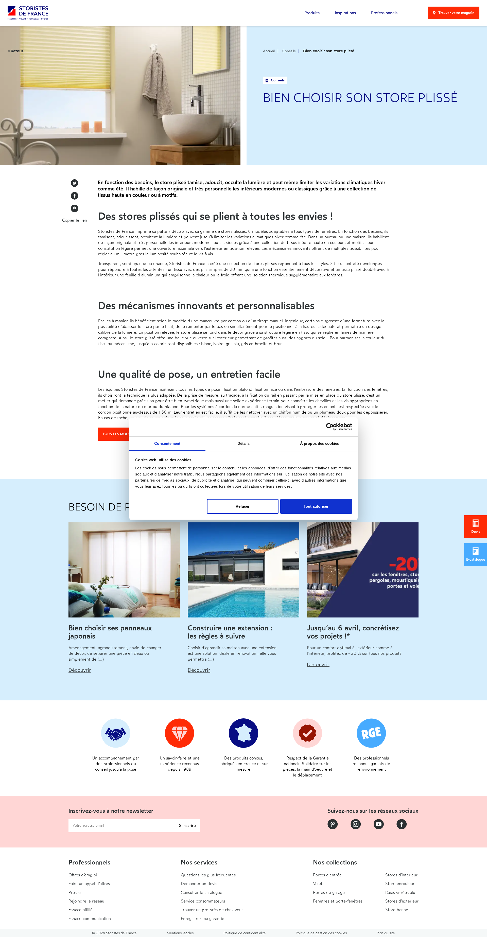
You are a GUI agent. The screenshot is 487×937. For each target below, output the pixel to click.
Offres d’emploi (82, 875)
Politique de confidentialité (244, 933)
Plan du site (386, 933)
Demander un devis (199, 883)
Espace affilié (80, 909)
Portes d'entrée (327, 875)
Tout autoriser (316, 506)
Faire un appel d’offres (89, 883)
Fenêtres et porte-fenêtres (337, 901)
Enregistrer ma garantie (202, 918)
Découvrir (79, 670)
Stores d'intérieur (401, 875)
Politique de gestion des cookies (321, 933)
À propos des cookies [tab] (319, 443)
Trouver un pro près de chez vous (212, 909)
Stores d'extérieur (402, 901)
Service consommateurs (203, 901)
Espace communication (89, 918)
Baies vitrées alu (400, 892)
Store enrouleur (399, 883)
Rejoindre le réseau (86, 901)
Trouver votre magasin (456, 13)
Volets (318, 883)
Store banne (396, 909)
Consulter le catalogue (201, 892)
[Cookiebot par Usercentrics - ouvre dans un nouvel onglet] (330, 427)
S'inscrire (187, 826)
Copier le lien (74, 220)
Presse (74, 892)
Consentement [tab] (167, 443)
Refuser (243, 506)
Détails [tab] (243, 443)
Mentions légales (180, 933)
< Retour (15, 51)
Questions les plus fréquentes (208, 875)
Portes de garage (329, 892)
